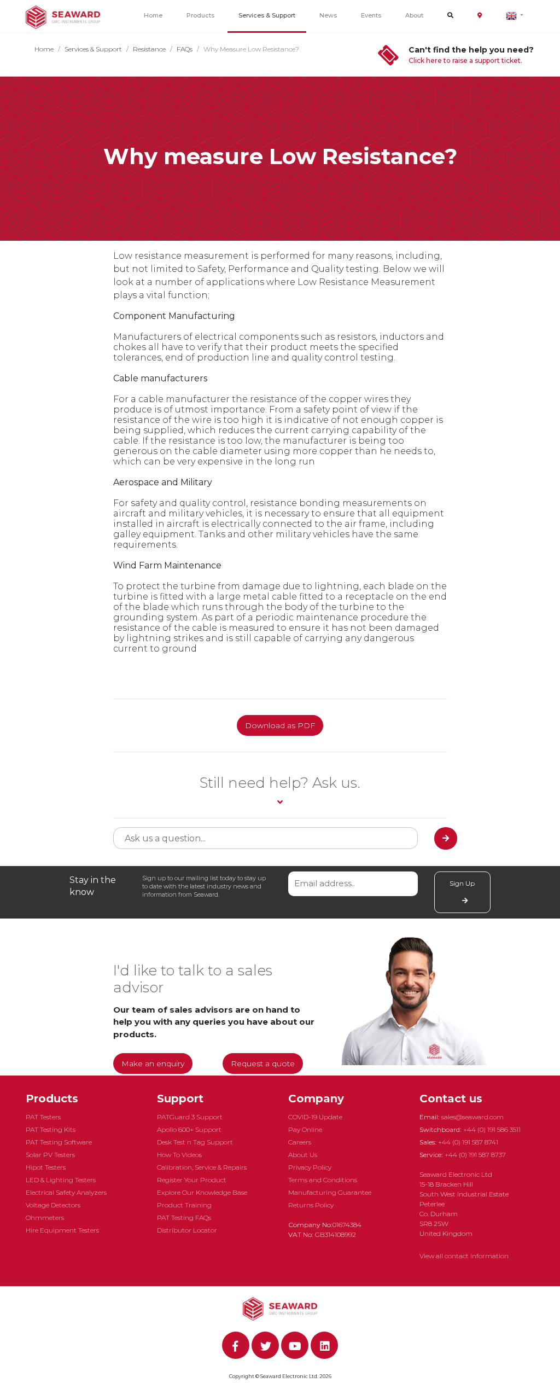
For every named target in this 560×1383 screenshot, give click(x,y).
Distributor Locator (187, 1230)
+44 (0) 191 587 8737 (475, 1154)
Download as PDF (280, 725)
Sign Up (462, 883)
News (328, 15)
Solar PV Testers (50, 1154)
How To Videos (179, 1154)
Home (153, 15)
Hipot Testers (46, 1167)
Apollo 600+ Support (189, 1129)
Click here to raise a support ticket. (465, 60)
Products (200, 15)
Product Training (184, 1205)
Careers (299, 1142)
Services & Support (266, 15)
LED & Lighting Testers (61, 1180)
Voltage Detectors (53, 1205)
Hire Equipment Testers (62, 1230)
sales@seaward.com (472, 1117)
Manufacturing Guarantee (329, 1192)
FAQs (184, 49)
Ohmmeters (45, 1217)
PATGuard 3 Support (190, 1117)
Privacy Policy (309, 1167)
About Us (302, 1154)
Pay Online (305, 1129)
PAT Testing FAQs (184, 1217)
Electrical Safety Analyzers (66, 1192)
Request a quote (263, 1063)
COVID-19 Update (315, 1117)
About (414, 15)
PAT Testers (43, 1117)
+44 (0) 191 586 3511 (492, 1129)
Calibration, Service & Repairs (202, 1167)
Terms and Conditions (322, 1180)
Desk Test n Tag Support (195, 1142)
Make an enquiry (152, 1063)
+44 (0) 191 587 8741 (468, 1142)
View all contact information (464, 1256)
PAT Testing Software (59, 1142)
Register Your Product (191, 1180)
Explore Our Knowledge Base (202, 1192)
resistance (149, 49)
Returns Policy (311, 1205)
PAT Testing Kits (50, 1129)
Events (371, 15)
